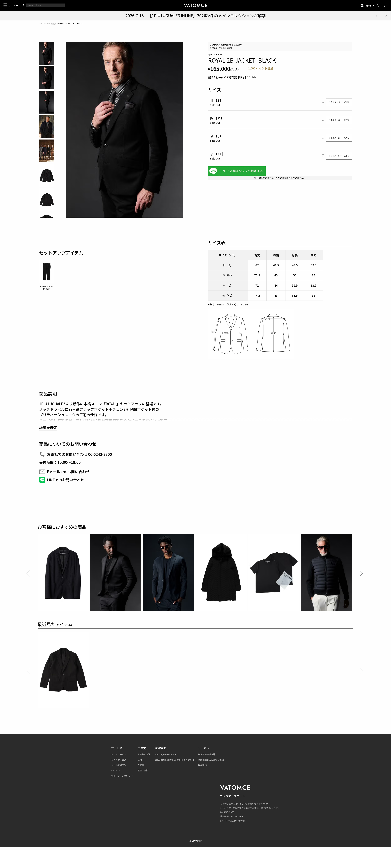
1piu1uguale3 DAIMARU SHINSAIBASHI (174, 759)
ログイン (369, 5)
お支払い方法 (144, 754)
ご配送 (141, 765)
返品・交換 (143, 770)
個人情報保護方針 (206, 754)
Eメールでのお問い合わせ (232, 820)
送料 (140, 759)
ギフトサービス (118, 754)
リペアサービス (118, 759)
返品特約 (202, 765)
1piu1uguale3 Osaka (165, 754)
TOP (41, 23)
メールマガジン (118, 765)
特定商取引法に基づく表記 (211, 759)
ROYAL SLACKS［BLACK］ (46, 287)
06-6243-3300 (227, 812)
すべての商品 (50, 23)
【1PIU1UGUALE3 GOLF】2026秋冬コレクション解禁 (196, 15)
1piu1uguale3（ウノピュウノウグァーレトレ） (195, 5)
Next (386, 15)
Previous (376, 15)
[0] (386, 5)
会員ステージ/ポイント (122, 775)
